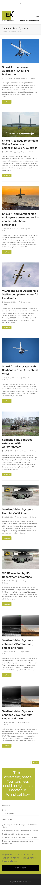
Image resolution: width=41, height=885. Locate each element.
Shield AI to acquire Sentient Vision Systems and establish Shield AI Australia (20, 144)
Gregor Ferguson (21, 78)
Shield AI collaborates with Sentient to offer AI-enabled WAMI (20, 370)
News (33, 78)
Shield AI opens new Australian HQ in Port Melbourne (15, 71)
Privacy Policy (27, 882)
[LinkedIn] (20, 3)
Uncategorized (9, 813)
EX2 (17, 882)
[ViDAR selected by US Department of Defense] (20, 559)
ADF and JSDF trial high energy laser (16, 834)
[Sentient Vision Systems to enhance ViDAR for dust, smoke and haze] (20, 625)
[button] (38, 15)
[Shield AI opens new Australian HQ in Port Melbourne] (20, 51)
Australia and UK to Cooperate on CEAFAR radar (20, 837)
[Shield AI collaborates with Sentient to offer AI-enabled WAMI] (20, 350)
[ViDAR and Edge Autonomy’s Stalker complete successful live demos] (20, 274)
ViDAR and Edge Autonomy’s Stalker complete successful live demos (20, 294)
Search (35, 762)
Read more (6, 102)
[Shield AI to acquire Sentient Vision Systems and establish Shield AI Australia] (20, 124)
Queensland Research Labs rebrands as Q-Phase (21, 830)
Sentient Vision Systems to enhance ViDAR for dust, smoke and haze (19, 644)
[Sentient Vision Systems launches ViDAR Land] (20, 495)
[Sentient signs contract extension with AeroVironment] (20, 423)
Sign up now (20, 868)
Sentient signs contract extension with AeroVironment (17, 443)
